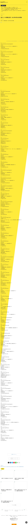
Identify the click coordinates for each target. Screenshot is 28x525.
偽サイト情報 (19, 515)
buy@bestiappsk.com (8, 466)
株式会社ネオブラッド (4, 2)
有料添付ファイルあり (15, 516)
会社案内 (11, 516)
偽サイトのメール (15, 515)
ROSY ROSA (2, 466)
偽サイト (2, 465)
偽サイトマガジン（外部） (24, 515)
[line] (16, 462)
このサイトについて (3, 515)
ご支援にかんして (11, 515)
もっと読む (14, 505)
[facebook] (10, 462)
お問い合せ (7, 515)
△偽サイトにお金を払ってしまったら (7, 478)
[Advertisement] (14, 86)
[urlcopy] (19, 462)
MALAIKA (12, 466)
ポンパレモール (15, 466)
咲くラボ (5, 466)
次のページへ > (14, 454)
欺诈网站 (20, 466)
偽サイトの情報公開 (14, 517)
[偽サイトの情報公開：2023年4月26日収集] (12, 462)
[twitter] (8, 462)
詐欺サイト (23, 466)
